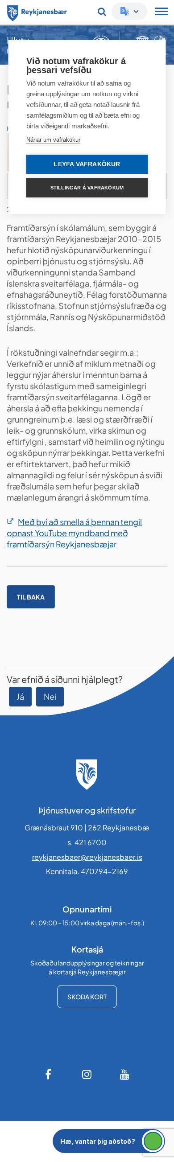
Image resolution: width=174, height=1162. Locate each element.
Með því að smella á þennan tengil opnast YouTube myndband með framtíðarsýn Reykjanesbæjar (74, 533)
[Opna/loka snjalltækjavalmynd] (161, 12)
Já (20, 696)
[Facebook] (49, 1074)
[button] (109, 1141)
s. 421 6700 (87, 842)
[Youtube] (125, 1074)
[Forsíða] (37, 11)
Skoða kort (87, 997)
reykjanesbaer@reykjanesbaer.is (87, 857)
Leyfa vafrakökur (87, 164)
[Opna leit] (102, 11)
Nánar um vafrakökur (53, 139)
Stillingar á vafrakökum (87, 187)
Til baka (31, 597)
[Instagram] (87, 1074)
